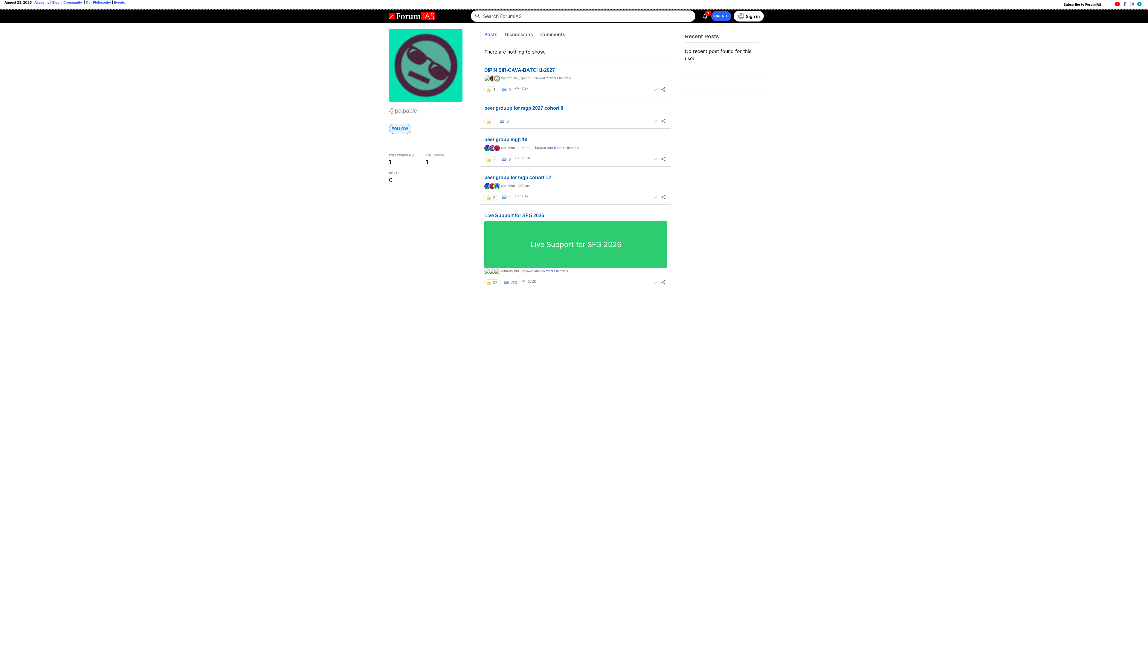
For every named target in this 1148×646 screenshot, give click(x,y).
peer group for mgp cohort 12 (517, 177)
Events (119, 2)
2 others (552, 78)
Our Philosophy (98, 2)
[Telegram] (1139, 4)
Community (73, 2)
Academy (41, 2)
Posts (490, 34)
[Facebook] (1125, 4)
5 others (560, 148)
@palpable (403, 110)
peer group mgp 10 (505, 139)
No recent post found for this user (718, 54)
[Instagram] (1131, 4)
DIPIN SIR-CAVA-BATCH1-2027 (519, 70)
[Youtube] (1117, 4)
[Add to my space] (655, 89)
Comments (552, 34)
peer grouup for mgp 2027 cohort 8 (523, 108)
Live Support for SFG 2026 (514, 215)
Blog (56, 2)
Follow (400, 128)
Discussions (519, 34)
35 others (548, 271)
